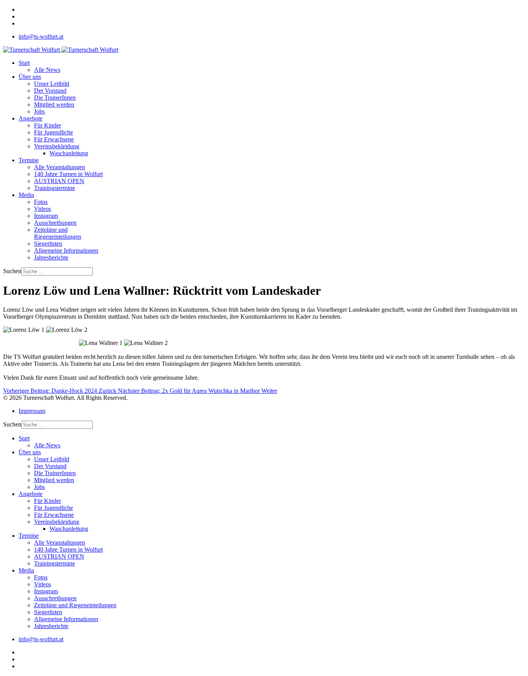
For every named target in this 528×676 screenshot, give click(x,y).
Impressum (32, 411)
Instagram (46, 215)
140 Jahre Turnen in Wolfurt (68, 174)
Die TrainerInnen (55, 97)
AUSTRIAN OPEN (59, 181)
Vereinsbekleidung (56, 146)
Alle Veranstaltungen (59, 167)
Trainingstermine (54, 188)
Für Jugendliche (53, 132)
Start (24, 62)
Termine (29, 160)
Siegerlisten (48, 243)
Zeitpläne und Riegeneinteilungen (57, 233)
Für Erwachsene (54, 139)
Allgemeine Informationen (66, 250)
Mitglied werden (54, 104)
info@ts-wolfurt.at (41, 36)
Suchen (12, 271)
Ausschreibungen (55, 222)
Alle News (47, 69)
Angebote (31, 118)
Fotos (41, 202)
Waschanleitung (68, 153)
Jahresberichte (51, 257)
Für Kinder (47, 125)
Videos (42, 209)
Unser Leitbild (51, 83)
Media (26, 195)
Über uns (30, 76)
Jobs (39, 111)
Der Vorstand (50, 90)
